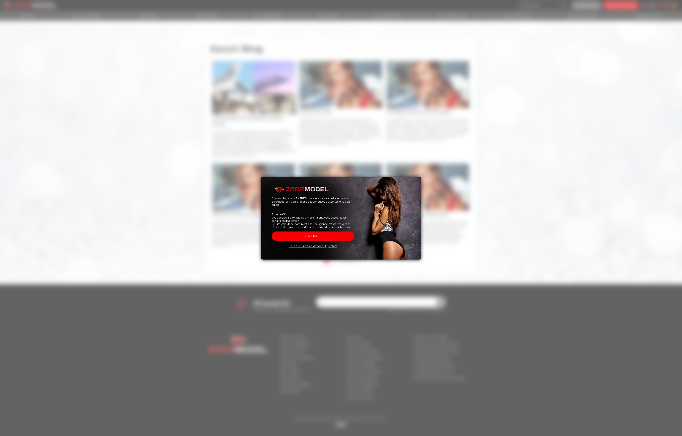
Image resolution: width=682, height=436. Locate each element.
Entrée (313, 236)
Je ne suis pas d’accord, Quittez (313, 246)
